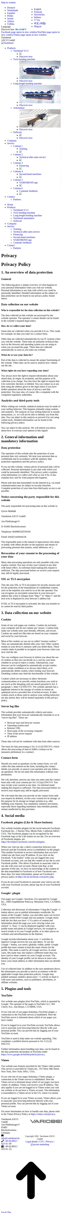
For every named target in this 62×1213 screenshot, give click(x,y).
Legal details (32, 1141)
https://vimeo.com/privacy (43, 1114)
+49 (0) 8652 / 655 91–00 (9, 1142)
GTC (41, 1141)
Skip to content (8, 2)
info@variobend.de (10, 1138)
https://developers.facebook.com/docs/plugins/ (23, 842)
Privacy (49, 1141)
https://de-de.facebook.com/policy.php (36, 877)
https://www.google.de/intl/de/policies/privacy (23, 1054)
